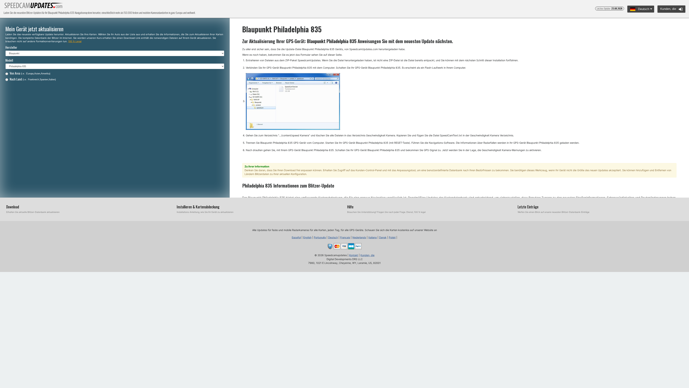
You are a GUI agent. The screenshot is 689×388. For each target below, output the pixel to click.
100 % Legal (74, 41)
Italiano (372, 237)
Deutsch (643, 9)
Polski (392, 237)
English (307, 237)
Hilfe (350, 206)
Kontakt (353, 255)
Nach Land (33, 79)
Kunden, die (668, 9)
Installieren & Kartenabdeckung (198, 206)
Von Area (30, 73)
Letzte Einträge (528, 206)
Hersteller (11, 47)
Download (12, 206)
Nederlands (359, 237)
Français (345, 237)
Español (296, 237)
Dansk (382, 237)
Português (320, 237)
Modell (9, 60)
